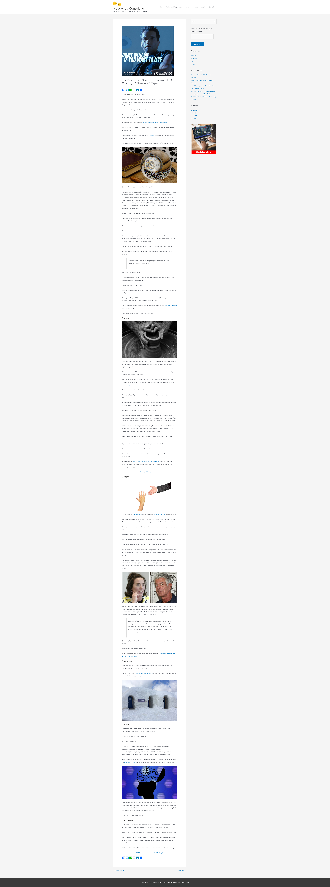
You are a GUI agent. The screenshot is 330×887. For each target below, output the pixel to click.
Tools (192, 61)
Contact (196, 7)
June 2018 (194, 116)
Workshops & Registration (174, 7)
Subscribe (212, 7)
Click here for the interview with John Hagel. (149, 853)
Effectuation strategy (170, 305)
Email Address (196, 31)
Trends (193, 64)
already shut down (131, 385)
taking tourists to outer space (144, 673)
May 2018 (194, 119)
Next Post (181, 870)
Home (161, 7)
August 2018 (194, 110)
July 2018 (194, 113)
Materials (204, 7)
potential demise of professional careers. (154, 122)
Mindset (193, 55)
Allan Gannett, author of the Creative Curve (146, 461)
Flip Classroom (137, 514)
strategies (151, 135)
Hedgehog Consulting (128, 8)
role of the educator (159, 514)
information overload (130, 762)
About (187, 7)
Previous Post (119, 870)
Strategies (194, 58)
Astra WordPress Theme (181, 882)
